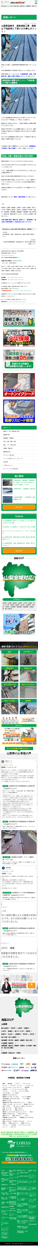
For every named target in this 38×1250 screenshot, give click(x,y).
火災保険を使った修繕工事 (12, 1197)
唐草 (4, 1083)
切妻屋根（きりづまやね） (27, 1117)
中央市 (32, 1034)
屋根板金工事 (7, 451)
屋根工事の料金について (12, 1190)
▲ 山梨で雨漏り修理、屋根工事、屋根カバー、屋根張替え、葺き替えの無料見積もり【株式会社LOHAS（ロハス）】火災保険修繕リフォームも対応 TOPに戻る (19, 1134)
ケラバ (27, 1115)
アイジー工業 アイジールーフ (33, 1183)
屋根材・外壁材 (32, 1171)
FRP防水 (13, 1125)
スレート (5, 1127)
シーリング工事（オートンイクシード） (13, 458)
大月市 (3, 1031)
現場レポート (12, 1188)
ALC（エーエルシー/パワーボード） (12, 1087)
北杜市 (10, 1034)
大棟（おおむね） (7, 1119)
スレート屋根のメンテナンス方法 (22, 1199)
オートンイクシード (12, 1178)
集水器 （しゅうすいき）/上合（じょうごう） (15, 1112)
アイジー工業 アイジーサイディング (33, 1201)
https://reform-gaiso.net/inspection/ (22, 290)
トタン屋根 (26, 1098)
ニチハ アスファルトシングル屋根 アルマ (32, 1195)
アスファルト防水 (24, 1091)
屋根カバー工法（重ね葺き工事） (12, 431)
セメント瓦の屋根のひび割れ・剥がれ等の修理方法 (22, 1205)
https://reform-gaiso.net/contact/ (17, 301)
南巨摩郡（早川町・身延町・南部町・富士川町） (17, 1040)
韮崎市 (10, 1031)
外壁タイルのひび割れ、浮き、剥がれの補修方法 (22, 1211)
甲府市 (13, 1028)
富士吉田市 (5, 1028)
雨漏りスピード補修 (12, 1174)
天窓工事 (6, 462)
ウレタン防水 (6, 1093)
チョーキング (26, 1083)
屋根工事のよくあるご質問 (12, 1218)
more (19, 507)
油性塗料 (27, 1087)
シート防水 (16, 1093)
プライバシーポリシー (12, 1215)
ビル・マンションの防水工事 (11, 468)
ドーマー (30, 1121)
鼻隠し (4, 1123)
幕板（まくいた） (7, 1110)
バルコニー (6, 1091)
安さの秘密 (13, 1193)
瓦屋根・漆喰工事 (8, 448)
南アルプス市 (19, 1031)
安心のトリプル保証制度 (4, 1237)
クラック (17, 1083)
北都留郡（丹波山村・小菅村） (11, 1053)
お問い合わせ (12, 1210)
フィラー (5, 1085)
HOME (3, 1170)
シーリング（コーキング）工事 (18, 1089)
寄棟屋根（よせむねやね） (10, 1117)
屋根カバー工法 (7, 1100)
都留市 (26, 1028)
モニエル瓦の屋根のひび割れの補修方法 (22, 1216)
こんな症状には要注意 (22, 1176)
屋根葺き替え (7, 434)
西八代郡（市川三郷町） (9, 1037)
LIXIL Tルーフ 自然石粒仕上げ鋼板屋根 (33, 1217)
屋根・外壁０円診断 (12, 1171)
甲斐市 (28, 1031)
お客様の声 (13, 1184)
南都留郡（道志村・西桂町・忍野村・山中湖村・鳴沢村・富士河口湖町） (18, 1046)
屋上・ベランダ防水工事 (10, 445)
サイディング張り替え (9, 455)
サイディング (29, 1085)
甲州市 (25, 1034)
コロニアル (13, 1127)
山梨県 (4, 1024)
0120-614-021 (17, 261)
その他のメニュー (32, 1221)
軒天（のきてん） (23, 1114)
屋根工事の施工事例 (12, 1181)
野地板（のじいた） (29, 1104)
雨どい (32, 1112)
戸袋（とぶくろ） (7, 1108)
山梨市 (20, 1028)
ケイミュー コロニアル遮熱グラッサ (32, 1207)
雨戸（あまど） (19, 1108)
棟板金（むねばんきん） (9, 1114)
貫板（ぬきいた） (17, 1115)
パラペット (6, 1125)
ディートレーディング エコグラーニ (32, 1177)
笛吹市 (3, 1034)
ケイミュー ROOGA (32, 1212)
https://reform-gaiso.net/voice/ (15, 279)
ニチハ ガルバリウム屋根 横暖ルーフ (32, 1189)
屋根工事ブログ (21, 1170)
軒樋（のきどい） (14, 1123)
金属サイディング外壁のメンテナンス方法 (22, 1194)
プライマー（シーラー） (16, 1085)
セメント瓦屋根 (26, 1097)
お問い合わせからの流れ (4, 1233)
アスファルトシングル (25, 1125)
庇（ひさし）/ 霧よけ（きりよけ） (23, 1106)
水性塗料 (5, 1089)
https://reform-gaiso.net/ (7, 255)
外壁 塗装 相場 (32, 1224)
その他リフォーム (8, 465)
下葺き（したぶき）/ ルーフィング (12, 1104)
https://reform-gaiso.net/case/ (15, 277)
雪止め (30, 1102)
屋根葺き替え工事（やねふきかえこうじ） (14, 1102)
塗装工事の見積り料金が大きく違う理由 (12, 1203)
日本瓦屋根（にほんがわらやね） (12, 1098)
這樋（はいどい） (20, 1110)
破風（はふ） (6, 1115)
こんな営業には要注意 (22, 1173)
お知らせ (12, 1208)
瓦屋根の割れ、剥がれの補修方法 (22, 1232)
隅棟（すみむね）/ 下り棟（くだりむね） (14, 1121)
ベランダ (13, 1091)
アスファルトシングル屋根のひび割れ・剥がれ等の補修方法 (22, 1188)
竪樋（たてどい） (26, 1123)
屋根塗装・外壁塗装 (9, 438)
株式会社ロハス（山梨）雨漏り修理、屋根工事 (14, 1243)
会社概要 (11, 1206)
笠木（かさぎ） (7, 1106)
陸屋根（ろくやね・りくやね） (11, 1097)
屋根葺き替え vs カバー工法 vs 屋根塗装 (22, 1227)
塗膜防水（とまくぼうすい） (10, 1095)
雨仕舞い (10, 1083)
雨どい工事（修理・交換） (10, 441)
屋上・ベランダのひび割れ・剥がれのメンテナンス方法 (22, 1222)
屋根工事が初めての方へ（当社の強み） (5, 1174)
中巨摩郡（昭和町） (7, 1043)
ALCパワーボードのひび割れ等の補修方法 (22, 1182)
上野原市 (18, 1034)
